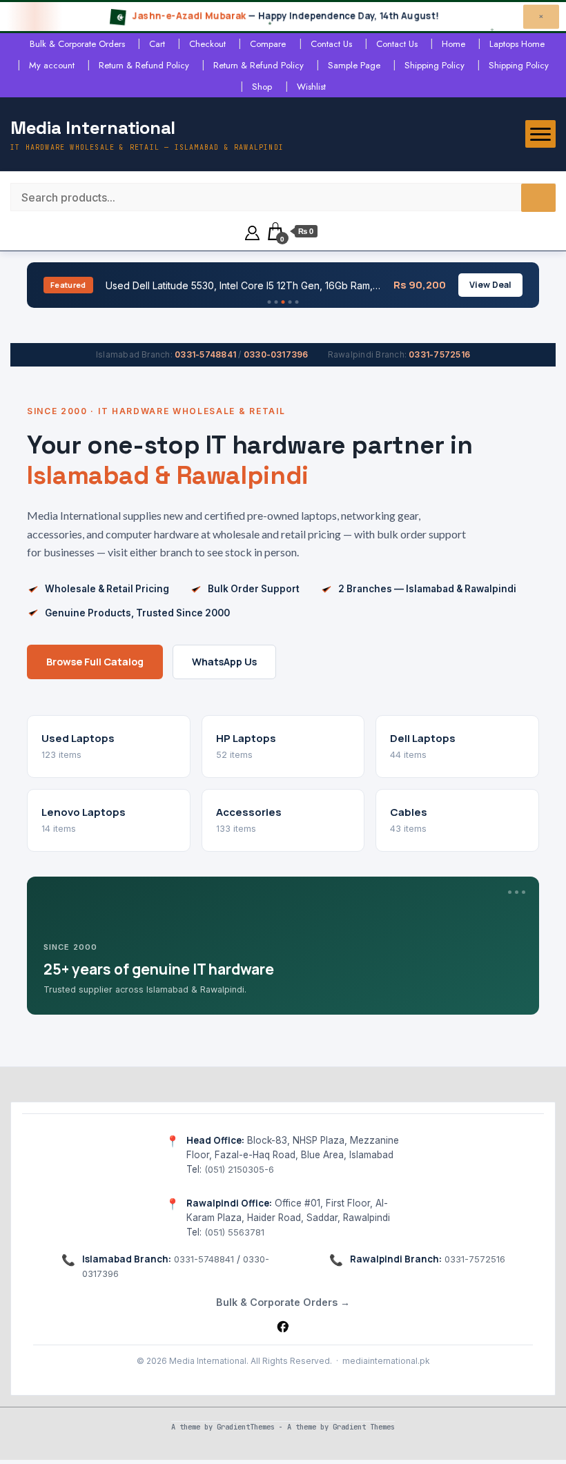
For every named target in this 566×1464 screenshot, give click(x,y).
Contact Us (331, 43)
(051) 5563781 (234, 1232)
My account (52, 65)
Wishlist (311, 86)
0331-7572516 (439, 354)
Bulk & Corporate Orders (77, 43)
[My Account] (252, 231)
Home (453, 43)
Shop (262, 86)
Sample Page (354, 65)
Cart (157, 43)
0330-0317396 (276, 354)
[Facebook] (283, 1327)
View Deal (490, 285)
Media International (92, 127)
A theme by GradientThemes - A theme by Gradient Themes (283, 1427)
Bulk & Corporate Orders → (283, 1302)
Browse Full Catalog (95, 661)
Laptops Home (517, 43)
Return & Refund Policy (144, 65)
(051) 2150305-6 (239, 1169)
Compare (268, 43)
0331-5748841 (205, 354)
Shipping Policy (434, 65)
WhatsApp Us (224, 661)
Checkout (207, 43)
